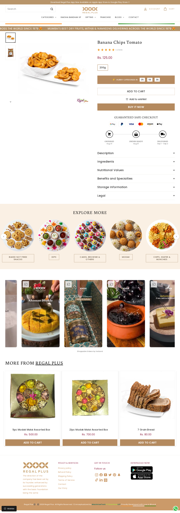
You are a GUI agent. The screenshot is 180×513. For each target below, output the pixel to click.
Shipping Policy (65, 476)
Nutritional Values (110, 170)
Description (105, 153)
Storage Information (112, 187)
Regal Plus (49, 363)
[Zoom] (53, 68)
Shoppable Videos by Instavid (90, 351)
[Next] (10, 101)
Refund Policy (64, 472)
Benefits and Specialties (115, 178)
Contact (62, 484)
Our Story (62, 488)
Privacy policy (64, 468)
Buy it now (136, 107)
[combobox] (30, 9)
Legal (101, 196)
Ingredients (105, 161)
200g (103, 67)
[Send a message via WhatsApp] (175, 508)
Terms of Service (66, 480)
